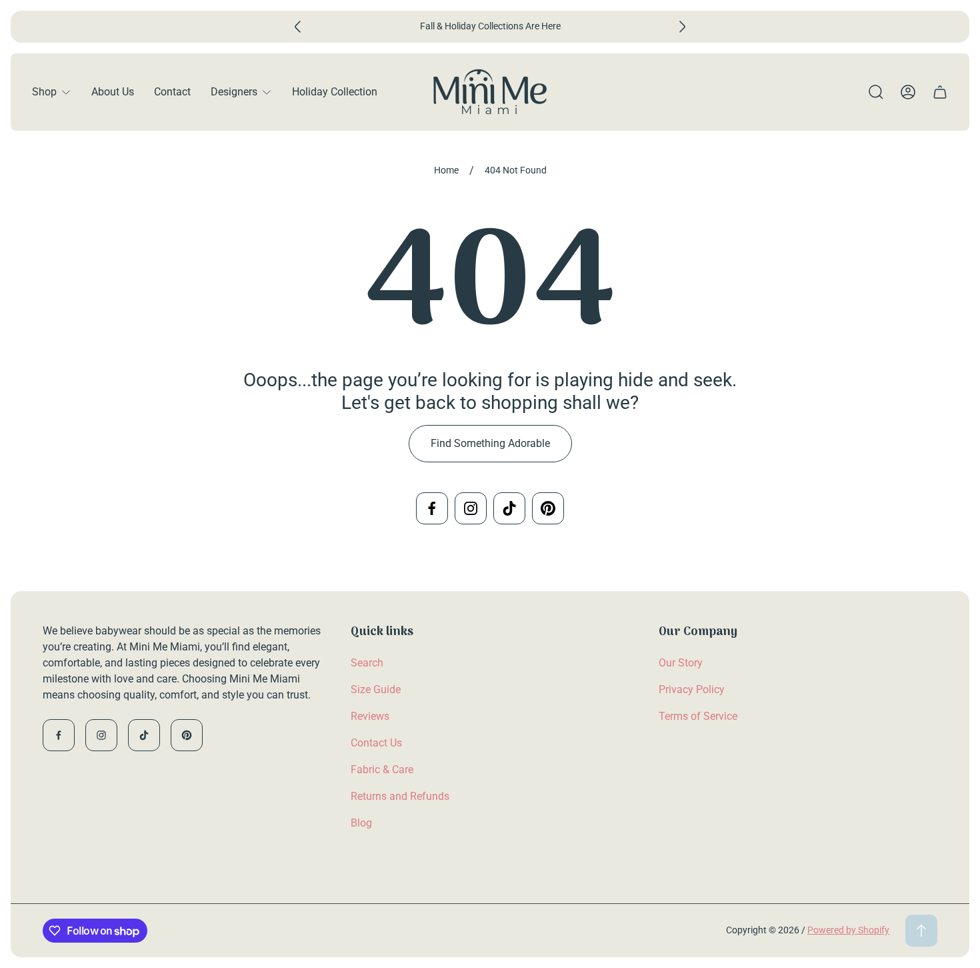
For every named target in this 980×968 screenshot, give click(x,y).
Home (446, 170)
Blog (361, 823)
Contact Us (376, 743)
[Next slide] (682, 27)
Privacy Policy (692, 689)
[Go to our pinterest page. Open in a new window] (548, 508)
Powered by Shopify (848, 930)
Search (367, 662)
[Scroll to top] (921, 931)
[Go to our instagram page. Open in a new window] (471, 508)
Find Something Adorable (490, 443)
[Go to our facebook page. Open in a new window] (432, 508)
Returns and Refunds (400, 796)
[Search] (876, 92)
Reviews (370, 716)
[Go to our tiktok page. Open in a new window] (509, 508)
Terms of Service (698, 716)
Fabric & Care (382, 769)
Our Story (681, 662)
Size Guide (376, 689)
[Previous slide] (298, 27)
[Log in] (908, 92)
